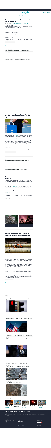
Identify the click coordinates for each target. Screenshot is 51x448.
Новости (31, 15)
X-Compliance (6, 422)
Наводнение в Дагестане (24, 406)
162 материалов (24, 407)
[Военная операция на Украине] (9, 404)
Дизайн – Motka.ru (39, 425)
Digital (28, 15)
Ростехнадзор (7, 279)
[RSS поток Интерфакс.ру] (22, 425)
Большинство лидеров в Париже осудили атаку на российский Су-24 (22, 23)
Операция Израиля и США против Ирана (17, 406)
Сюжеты (34, 15)
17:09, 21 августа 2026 (10, 65)
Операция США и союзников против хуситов (33, 406)
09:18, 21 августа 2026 (10, 112)
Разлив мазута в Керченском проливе (41, 406)
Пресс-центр (15, 411)
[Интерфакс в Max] (23, 425)
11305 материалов (7, 407)
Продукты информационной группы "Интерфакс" (16, 419)
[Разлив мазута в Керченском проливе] (42, 404)
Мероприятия (28, 411)
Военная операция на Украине (8, 406)
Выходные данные (39, 424)
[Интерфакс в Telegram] (19, 425)
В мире (12, 15)
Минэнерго (10, 279)
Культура (22, 15)
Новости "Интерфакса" (20, 421)
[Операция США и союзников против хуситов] (33, 404)
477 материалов (40, 407)
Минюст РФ (10, 84)
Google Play (6, 192)
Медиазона (6, 84)
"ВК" (17, 135)
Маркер (6, 423)
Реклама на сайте (23, 411)
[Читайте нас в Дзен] (18, 425)
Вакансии (19, 411)
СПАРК (6, 421)
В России (9, 15)
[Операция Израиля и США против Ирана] (17, 404)
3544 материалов (16, 407)
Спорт (19, 15)
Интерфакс (25, 12)
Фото (37, 15)
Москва (25, 15)
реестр (30, 70)
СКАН (19, 422)
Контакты (6, 411)
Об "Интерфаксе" (10, 411)
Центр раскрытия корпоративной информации (23, 423)
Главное (6, 15)
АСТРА (6, 424)
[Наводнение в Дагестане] (25, 404)
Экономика (15, 15)
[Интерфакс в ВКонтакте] (21, 425)
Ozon (9, 192)
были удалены (15, 186)
